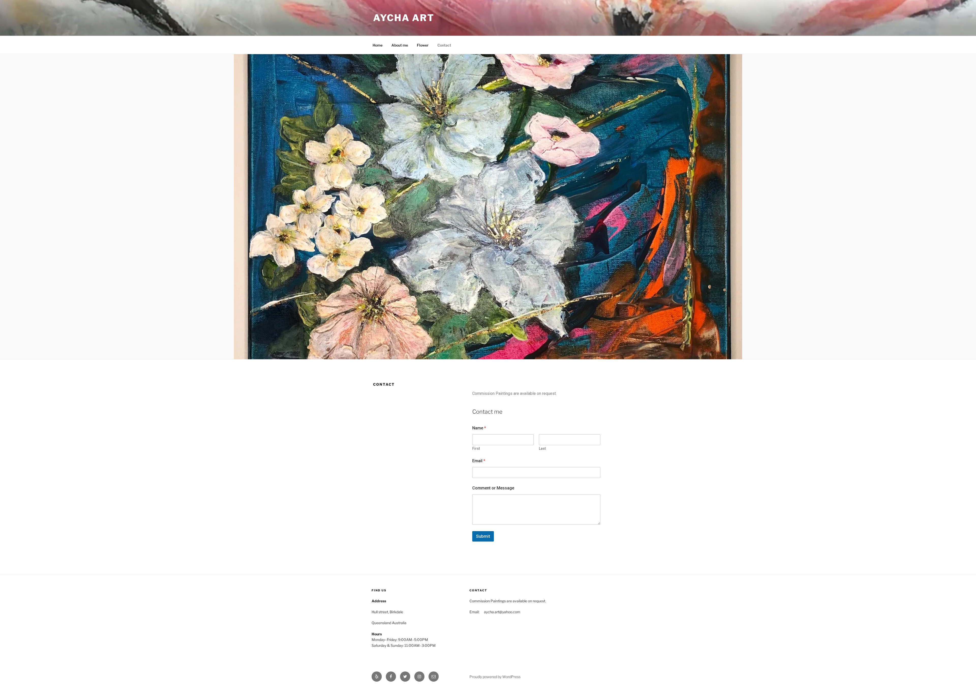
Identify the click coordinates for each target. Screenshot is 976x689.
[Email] (434, 676)
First (476, 448)
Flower (423, 45)
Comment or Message (493, 488)
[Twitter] (405, 676)
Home (378, 45)
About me (399, 45)
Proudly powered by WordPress (495, 677)
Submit (483, 536)
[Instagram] (419, 676)
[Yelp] (377, 676)
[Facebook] (391, 676)
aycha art (403, 17)
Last (542, 448)
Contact (444, 45)
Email (478, 460)
